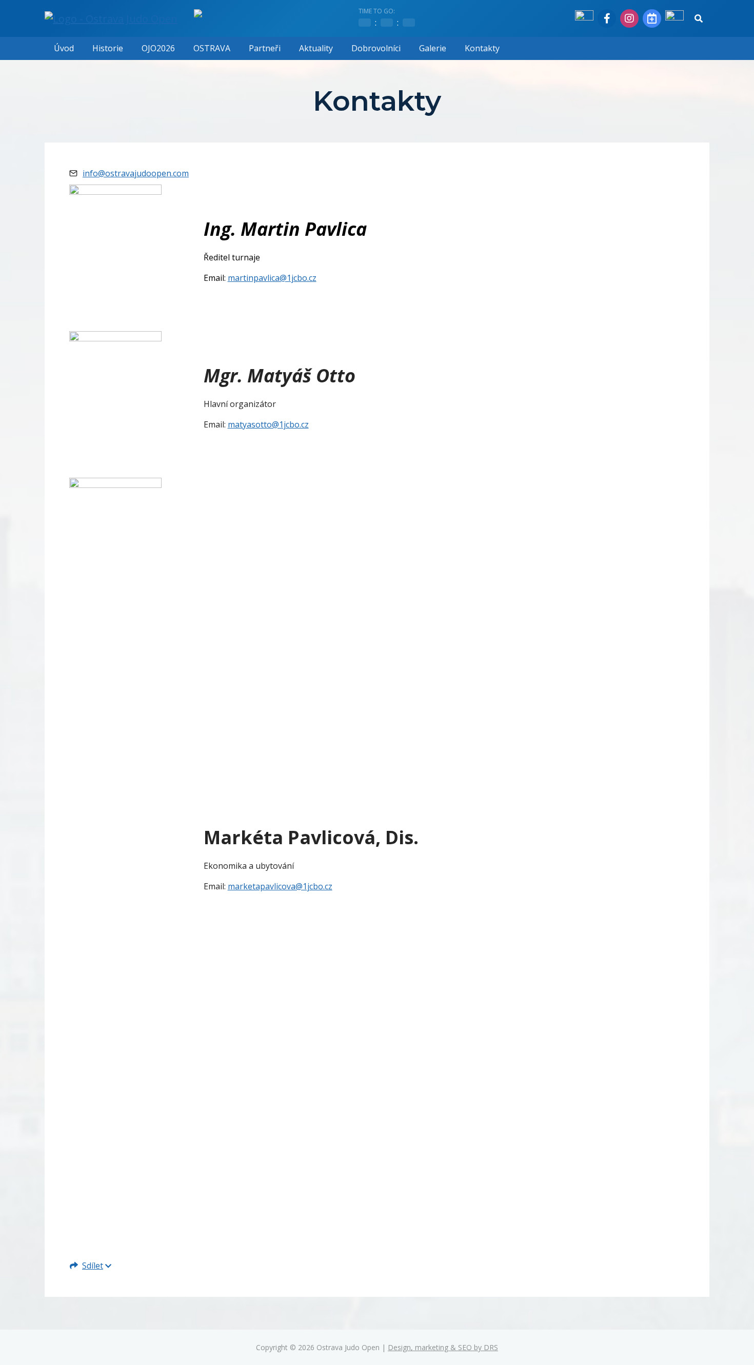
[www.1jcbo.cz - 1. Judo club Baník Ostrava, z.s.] (584, 18)
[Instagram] (629, 18)
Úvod (64, 48)
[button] (698, 18)
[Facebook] (607, 18)
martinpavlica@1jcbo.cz (272, 277)
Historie (107, 48)
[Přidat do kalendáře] (652, 18)
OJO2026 (158, 48)
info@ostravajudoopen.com (136, 173)
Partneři (265, 48)
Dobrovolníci (376, 48)
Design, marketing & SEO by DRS (443, 1347)
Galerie (432, 48)
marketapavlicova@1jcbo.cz (280, 886)
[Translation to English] (674, 18)
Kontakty (482, 48)
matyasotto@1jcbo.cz (268, 424)
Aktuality (316, 48)
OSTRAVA (211, 48)
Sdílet (92, 1265)
